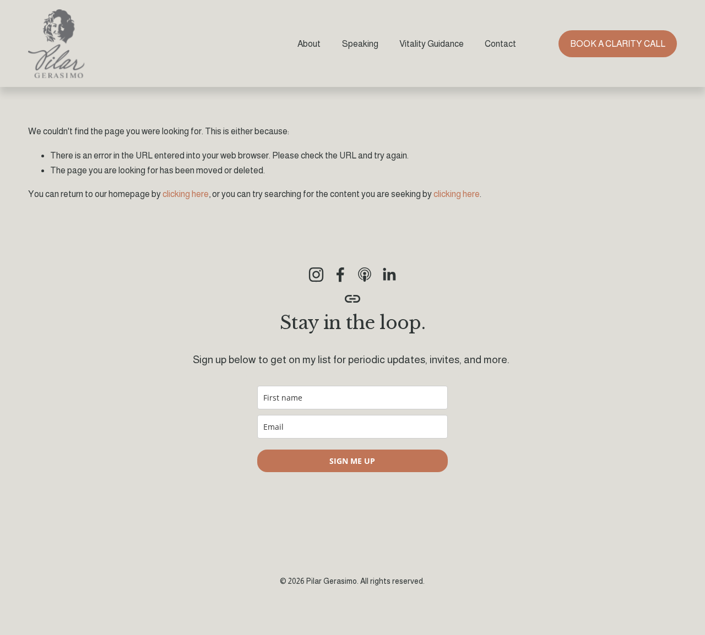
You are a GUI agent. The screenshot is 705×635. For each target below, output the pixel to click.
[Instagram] (316, 274)
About (309, 43)
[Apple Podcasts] (364, 274)
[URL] (352, 298)
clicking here (185, 194)
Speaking (360, 43)
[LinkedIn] (389, 274)
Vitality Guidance (431, 43)
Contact (500, 43)
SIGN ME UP (352, 461)
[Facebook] (340, 274)
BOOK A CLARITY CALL (617, 43)
